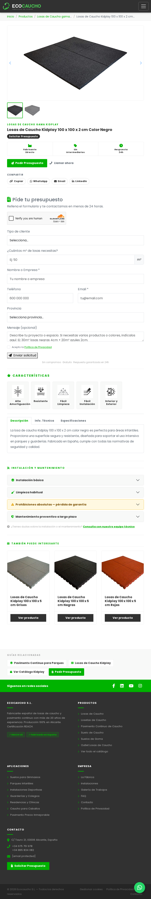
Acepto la (32, 347)
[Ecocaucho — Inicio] (25, 6)
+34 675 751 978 (22, 846)
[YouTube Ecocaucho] (131, 686)
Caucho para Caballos (24, 808)
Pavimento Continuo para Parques (39, 663)
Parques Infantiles (21, 783)
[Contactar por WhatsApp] (139, 887)
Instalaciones (89, 783)
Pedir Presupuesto (29, 163)
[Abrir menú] (143, 6)
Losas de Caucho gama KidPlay (58, 16)
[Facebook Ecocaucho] (114, 686)
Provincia (14, 308)
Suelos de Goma (91, 739)
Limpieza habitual (29, 492)
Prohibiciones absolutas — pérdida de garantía (51, 504)
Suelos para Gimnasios (24, 777)
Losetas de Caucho (93, 720)
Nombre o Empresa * (23, 270)
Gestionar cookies (91, 889)
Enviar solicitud (24, 355)
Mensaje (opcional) (22, 327)
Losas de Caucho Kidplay (93, 663)
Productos (26, 16)
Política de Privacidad (38, 347)
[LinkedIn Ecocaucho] (122, 686)
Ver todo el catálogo (94, 751)
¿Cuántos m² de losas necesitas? (32, 250)
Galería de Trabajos (93, 790)
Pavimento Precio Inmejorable (29, 815)
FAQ (83, 796)
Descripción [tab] (19, 421)
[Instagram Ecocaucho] (140, 686)
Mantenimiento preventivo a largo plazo (46, 517)
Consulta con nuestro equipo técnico (109, 526)
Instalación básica (29, 480)
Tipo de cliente (18, 231)
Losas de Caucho (92, 714)
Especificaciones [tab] (73, 421)
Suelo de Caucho (92, 732)
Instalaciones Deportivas (25, 790)
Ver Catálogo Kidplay (29, 672)
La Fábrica (87, 777)
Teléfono (14, 289)
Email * (83, 289)
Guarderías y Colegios (24, 796)
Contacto (86, 802)
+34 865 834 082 (23, 850)
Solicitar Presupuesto (29, 866)
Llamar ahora (64, 163)
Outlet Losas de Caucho (96, 745)
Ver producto (28, 618)
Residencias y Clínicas (24, 802)
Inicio (10, 16)
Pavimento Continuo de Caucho (101, 726)
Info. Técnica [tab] (44, 421)
